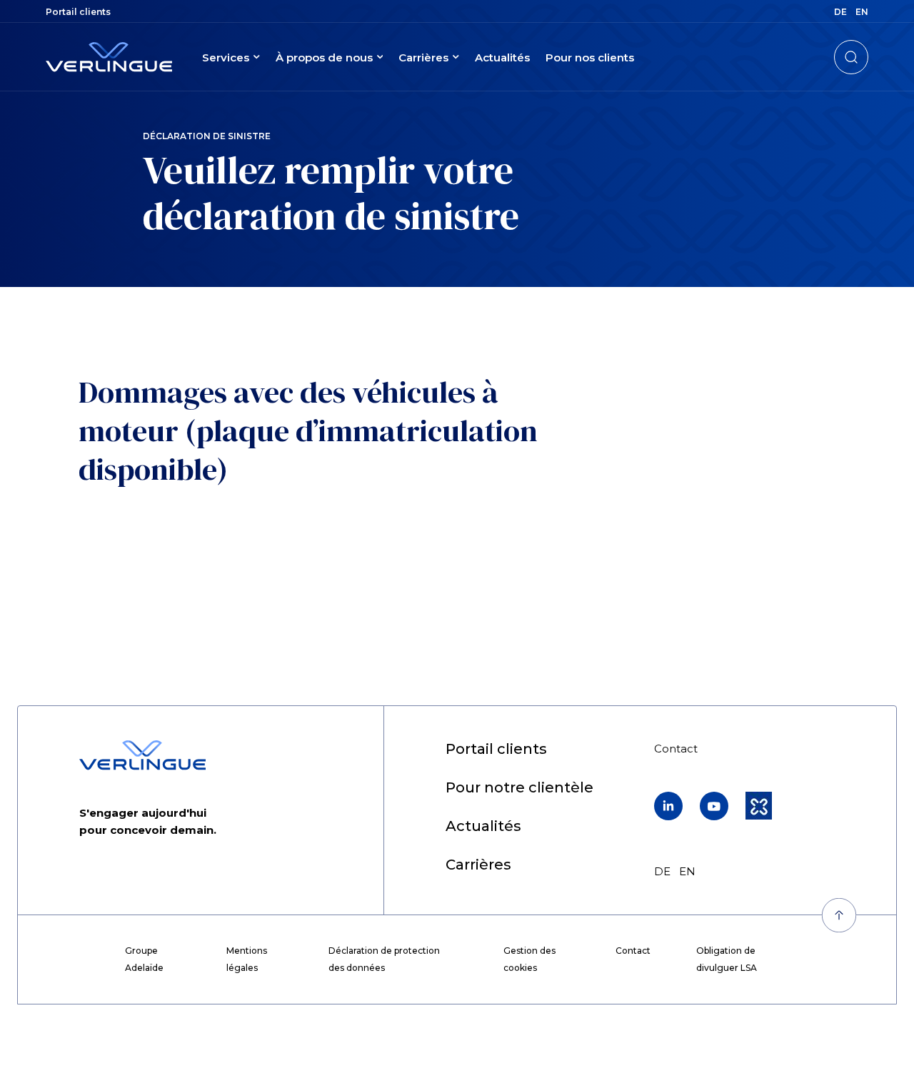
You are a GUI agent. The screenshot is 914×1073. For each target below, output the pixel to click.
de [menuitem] (840, 11)
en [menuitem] (861, 11)
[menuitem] (78, 11)
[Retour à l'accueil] (109, 57)
